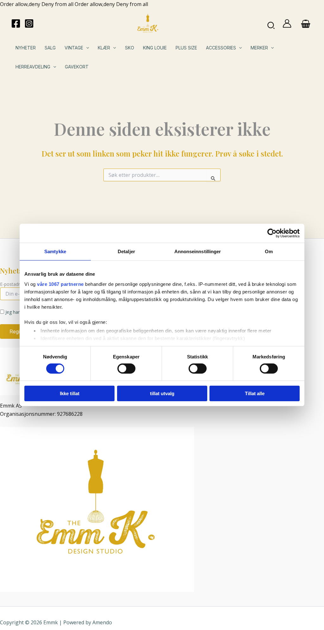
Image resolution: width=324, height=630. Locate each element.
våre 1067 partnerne (60, 283)
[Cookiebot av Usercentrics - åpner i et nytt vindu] (272, 233)
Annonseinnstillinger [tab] (197, 251)
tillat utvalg (162, 393)
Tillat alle (255, 393)
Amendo (102, 622)
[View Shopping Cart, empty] (305, 23)
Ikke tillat (69, 393)
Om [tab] (269, 251)
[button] (271, 23)
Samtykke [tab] (55, 251)
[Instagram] (29, 23)
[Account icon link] (287, 23)
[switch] (126, 368)
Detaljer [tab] (126, 251)
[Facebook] (16, 23)
